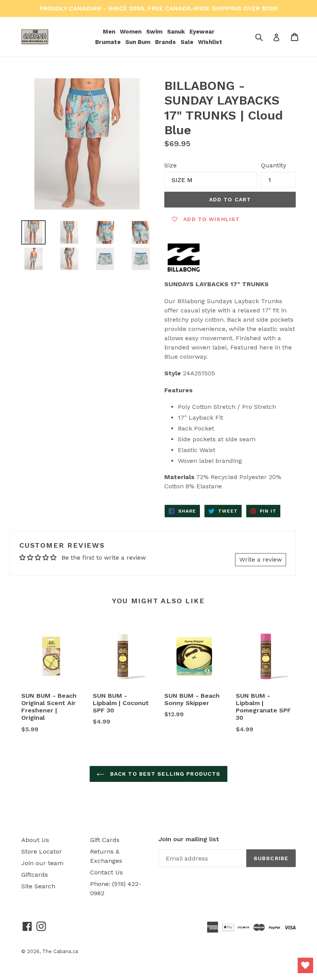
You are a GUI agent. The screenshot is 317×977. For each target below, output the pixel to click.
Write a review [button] (260, 559)
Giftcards (34, 874)
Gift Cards (104, 840)
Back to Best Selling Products (164, 774)
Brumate (108, 42)
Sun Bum (138, 42)
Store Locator (41, 851)
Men (110, 31)
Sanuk (176, 31)
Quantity (273, 165)
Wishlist (210, 42)
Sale (187, 42)
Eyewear (202, 31)
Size (170, 165)
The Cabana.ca (60, 951)
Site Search (38, 886)
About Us (35, 840)
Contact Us (106, 872)
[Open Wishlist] (305, 965)
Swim (155, 31)
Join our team (42, 863)
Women (131, 31)
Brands (166, 42)
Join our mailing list (188, 839)
